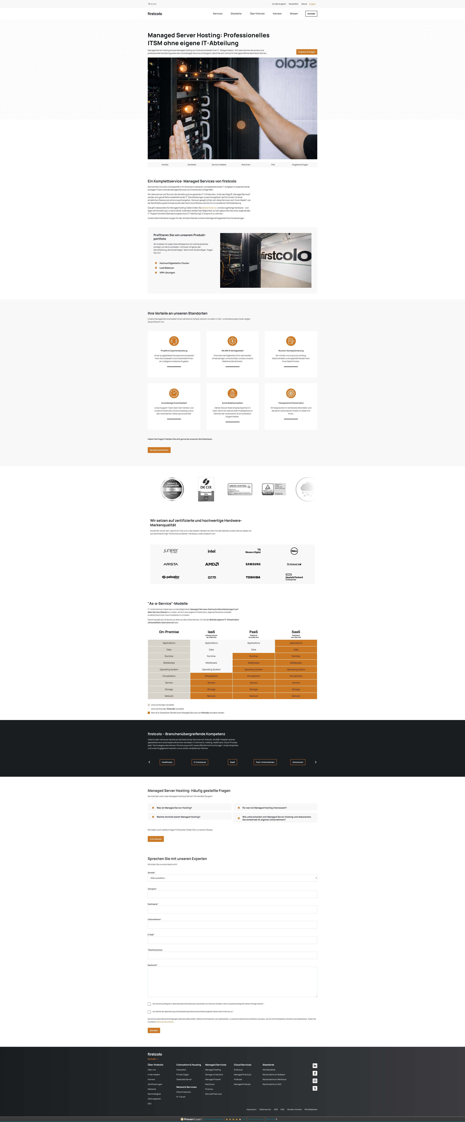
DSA (282, 1109)
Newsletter (293, 4)
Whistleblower (311, 1109)
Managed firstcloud (242, 1074)
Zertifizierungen (155, 1084)
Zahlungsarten (154, 1098)
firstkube (238, 1079)
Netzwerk (152, 1089)
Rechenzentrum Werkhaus (274, 1079)
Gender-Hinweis (294, 1109)
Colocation (181, 1069)
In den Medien (154, 1074)
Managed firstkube (242, 1084)
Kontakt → (153, 1058)
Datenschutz (265, 1109)
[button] (167, 762)
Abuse (304, 4)
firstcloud (238, 1069)
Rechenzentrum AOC (272, 1084)
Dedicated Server (184, 1079)
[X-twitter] (315, 1088)
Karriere (151, 1079)
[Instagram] (315, 1081)
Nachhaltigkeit (154, 1094)
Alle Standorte (269, 1069)
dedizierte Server (209, 207)
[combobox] (187, 4)
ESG (149, 1103)
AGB (276, 1109)
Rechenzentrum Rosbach (274, 1074)
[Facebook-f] (315, 1073)
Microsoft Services (213, 1094)
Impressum (251, 1109)
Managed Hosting (213, 1069)
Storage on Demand (214, 1074)
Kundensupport (279, 4)
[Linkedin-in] (315, 1065)
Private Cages (182, 1074)
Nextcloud (209, 1084)
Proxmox (209, 1089)
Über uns (152, 1069)
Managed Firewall (213, 1079)
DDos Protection (183, 1092)
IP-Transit (180, 1096)
